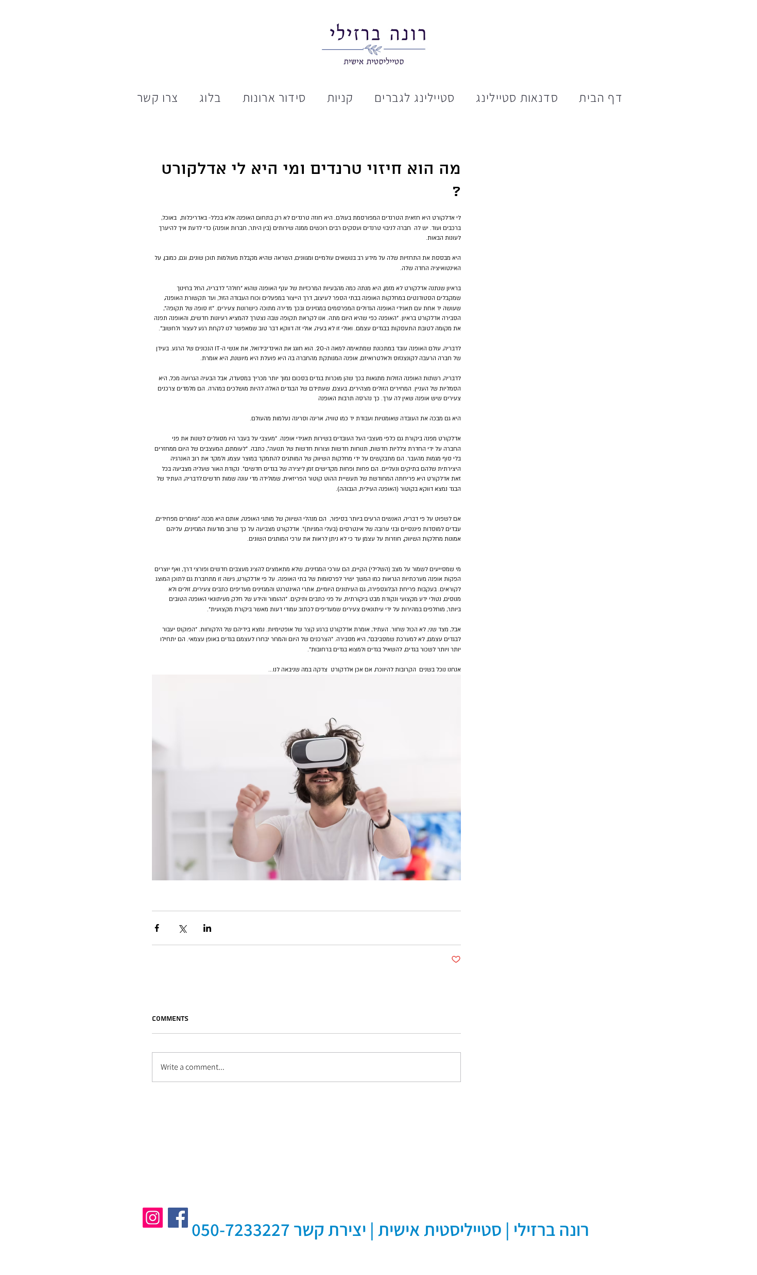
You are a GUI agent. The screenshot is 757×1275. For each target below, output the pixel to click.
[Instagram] (153, 1218)
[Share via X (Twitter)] (182, 928)
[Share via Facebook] (157, 928)
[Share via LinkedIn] (207, 928)
